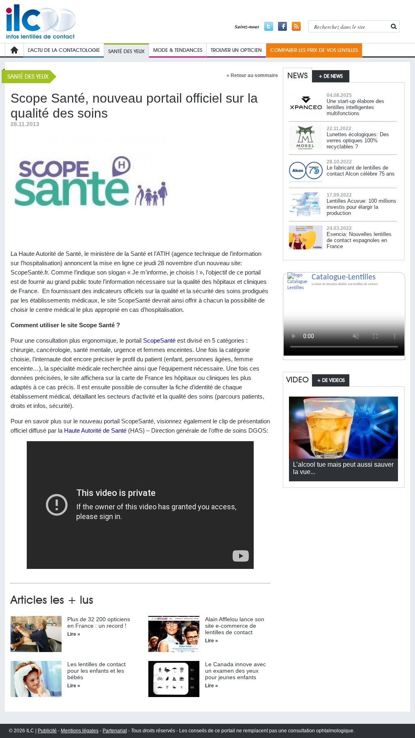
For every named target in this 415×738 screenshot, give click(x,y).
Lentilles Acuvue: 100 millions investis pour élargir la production (361, 207)
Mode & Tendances (177, 50)
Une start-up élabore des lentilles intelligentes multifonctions (355, 107)
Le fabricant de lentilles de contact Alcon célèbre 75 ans (361, 171)
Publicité (47, 731)
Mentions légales (79, 731)
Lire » (73, 634)
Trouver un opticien (236, 50)
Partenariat (115, 731)
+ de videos (331, 380)
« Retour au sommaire (252, 75)
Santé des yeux (126, 51)
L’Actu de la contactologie (64, 50)
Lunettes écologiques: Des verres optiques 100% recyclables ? (358, 140)
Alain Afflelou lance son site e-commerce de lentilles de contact (234, 625)
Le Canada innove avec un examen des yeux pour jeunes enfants (235, 670)
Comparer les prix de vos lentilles (314, 50)
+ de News (331, 76)
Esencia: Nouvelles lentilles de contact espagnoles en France (359, 240)
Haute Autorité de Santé (95, 430)
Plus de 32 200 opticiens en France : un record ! (98, 622)
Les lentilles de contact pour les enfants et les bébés (96, 670)
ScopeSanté (159, 340)
